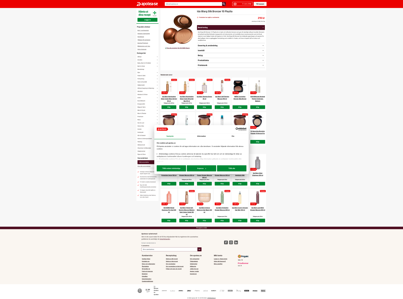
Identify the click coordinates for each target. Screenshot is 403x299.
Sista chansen (141, 49)
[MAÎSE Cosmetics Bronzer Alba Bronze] (240, 86)
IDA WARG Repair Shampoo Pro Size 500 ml (169, 210)
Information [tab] (201, 136)
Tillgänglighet (194, 261)
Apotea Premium (142, 43)
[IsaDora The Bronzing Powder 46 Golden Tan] (204, 121)
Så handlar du (146, 269)
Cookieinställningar (147, 281)
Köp (169, 107)
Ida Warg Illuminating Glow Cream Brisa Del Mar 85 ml (187, 99)
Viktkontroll (141, 145)
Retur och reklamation (148, 264)
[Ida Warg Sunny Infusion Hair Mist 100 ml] (240, 197)
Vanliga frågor (146, 259)
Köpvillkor (145, 276)
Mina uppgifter (218, 264)
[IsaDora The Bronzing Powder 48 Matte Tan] (168, 121)
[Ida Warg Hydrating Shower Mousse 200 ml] (222, 197)
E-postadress (145, 245)
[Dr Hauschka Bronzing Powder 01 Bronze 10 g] (257, 121)
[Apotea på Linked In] (236, 242)
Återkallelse (145, 266)
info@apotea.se (211, 298)
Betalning (144, 274)
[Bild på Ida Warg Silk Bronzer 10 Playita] (178, 29)
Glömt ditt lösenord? (220, 261)
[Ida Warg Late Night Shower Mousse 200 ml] (257, 197)
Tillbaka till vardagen (143, 40)
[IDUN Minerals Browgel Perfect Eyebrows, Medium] (257, 86)
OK (199, 249)
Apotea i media (194, 271)
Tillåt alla (231, 168)
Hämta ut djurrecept (172, 261)
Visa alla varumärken (143, 166)
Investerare (193, 274)
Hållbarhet (193, 266)
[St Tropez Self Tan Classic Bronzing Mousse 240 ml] (222, 121)
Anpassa (200, 168)
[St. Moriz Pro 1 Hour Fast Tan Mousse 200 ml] (186, 121)
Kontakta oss (145, 261)
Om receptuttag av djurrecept (174, 266)
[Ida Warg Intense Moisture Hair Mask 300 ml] (204, 197)
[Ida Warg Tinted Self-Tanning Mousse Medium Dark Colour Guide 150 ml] (186, 197)
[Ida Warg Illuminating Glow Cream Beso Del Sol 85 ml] (168, 86)
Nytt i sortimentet (143, 30)
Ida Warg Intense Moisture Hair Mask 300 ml (204, 210)
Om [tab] (233, 136)
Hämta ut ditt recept (172, 259)
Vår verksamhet (194, 259)
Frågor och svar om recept (174, 269)
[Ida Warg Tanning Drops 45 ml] (204, 86)
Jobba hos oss (194, 269)
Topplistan (140, 37)
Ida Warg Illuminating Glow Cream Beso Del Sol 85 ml (169, 99)
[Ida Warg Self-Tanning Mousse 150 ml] (222, 86)
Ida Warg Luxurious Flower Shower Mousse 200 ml (204, 175)
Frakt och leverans (147, 271)
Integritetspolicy (146, 279)
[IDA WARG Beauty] (177, 48)
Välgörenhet (141, 151)
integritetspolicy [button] (165, 239)
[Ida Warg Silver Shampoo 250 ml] (257, 163)
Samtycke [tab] (170, 136)
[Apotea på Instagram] (231, 242)
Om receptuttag (170, 264)
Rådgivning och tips (143, 46)
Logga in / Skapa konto (220, 259)
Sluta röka (140, 126)
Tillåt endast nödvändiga (171, 168)
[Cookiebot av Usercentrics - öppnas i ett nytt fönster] (237, 129)
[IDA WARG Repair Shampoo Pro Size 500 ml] (168, 197)
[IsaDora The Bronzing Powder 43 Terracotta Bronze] (240, 121)
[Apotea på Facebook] (226, 242)
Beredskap (140, 69)
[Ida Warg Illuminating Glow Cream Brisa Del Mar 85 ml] (186, 86)
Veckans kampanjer (143, 34)
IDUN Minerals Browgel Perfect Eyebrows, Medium (257, 99)
